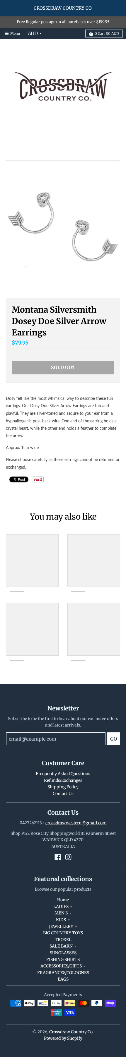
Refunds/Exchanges (63, 780)
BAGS (63, 979)
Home (63, 899)
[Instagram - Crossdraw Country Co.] (68, 857)
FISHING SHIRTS (63, 959)
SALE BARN (61, 946)
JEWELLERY (61, 926)
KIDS (61, 919)
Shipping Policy (63, 786)
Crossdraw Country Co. (71, 1031)
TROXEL (63, 939)
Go (113, 739)
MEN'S (61, 913)
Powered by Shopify (63, 1038)
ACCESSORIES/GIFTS (61, 966)
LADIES (61, 906)
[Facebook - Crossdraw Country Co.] (57, 857)
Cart (107, 33)
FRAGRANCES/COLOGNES (63, 972)
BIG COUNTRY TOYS (63, 933)
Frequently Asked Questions (63, 773)
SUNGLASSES (63, 952)
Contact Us (63, 793)
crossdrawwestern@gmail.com (76, 822)
